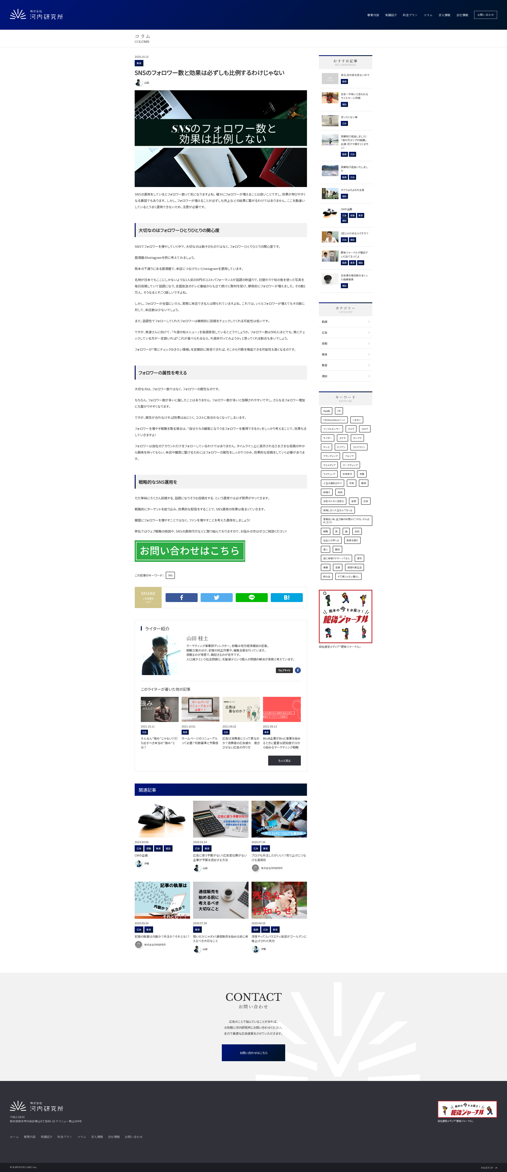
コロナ (364, 428)
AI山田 (326, 410)
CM (339, 410)
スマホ (342, 438)
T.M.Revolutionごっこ (334, 420)
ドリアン (341, 447)
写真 (351, 483)
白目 (357, 531)
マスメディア (329, 465)
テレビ (326, 447)
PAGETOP (487, 1167)
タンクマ (357, 438)
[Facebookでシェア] (182, 597)
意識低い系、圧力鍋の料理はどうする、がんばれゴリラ (346, 520)
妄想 (353, 501)
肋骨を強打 (352, 540)
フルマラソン (359, 447)
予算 (361, 474)
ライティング (329, 474)
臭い (325, 549)
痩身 (324, 354)
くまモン (357, 420)
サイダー (327, 438)
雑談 (324, 376)
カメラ (351, 428)
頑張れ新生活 (354, 567)
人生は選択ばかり (332, 483)
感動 (324, 343)
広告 (324, 332)
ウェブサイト (284, 670)
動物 (363, 483)
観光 (337, 549)
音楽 (337, 567)
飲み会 (326, 576)
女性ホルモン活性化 (333, 501)
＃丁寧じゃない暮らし (348, 576)
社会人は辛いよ (331, 540)
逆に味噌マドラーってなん (336, 558)
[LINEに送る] (252, 597)
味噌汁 (326, 492)
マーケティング (350, 465)
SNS (170, 575)
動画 (324, 322)
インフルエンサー (332, 428)
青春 (325, 567)
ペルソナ (349, 456)
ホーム (14, 1136)
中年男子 (347, 474)
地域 (340, 492)
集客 (139, 63)
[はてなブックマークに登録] (287, 597)
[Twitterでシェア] (217, 597)
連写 (359, 558)
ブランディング (330, 456)
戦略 (325, 531)
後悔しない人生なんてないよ (338, 510)
